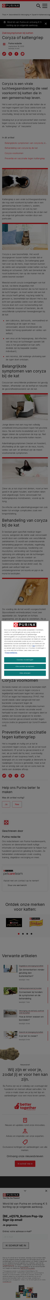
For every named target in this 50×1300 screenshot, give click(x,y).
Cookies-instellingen (25, 660)
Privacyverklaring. (11, 653)
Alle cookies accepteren (25, 666)
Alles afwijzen (25, 673)
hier (33, 646)
